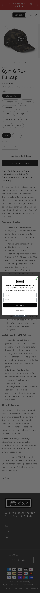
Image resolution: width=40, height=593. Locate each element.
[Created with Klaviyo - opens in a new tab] (20, 316)
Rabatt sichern (19, 305)
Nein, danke (20, 311)
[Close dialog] (36, 278)
